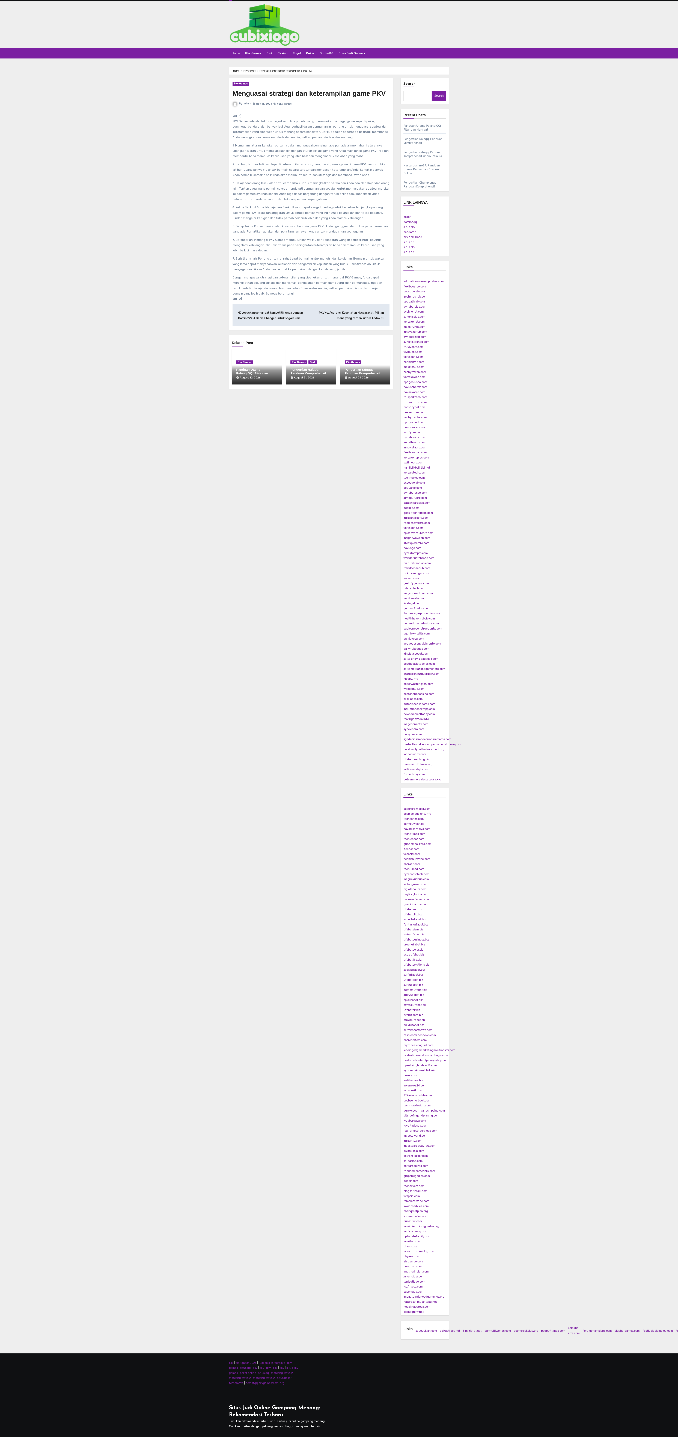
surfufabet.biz (413, 974)
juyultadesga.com (415, 1125)
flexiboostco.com (414, 286)
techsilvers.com (413, 1186)
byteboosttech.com (416, 874)
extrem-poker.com (415, 1155)
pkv (231, 1363)
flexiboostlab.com (415, 452)
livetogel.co (411, 603)
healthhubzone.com (416, 859)
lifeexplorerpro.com (416, 543)
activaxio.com (412, 487)
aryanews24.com (414, 1085)
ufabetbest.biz (413, 979)
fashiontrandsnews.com (419, 1035)
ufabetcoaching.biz (416, 759)
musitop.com (412, 1241)
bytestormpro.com (415, 553)
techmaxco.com (414, 477)
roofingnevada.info (416, 719)
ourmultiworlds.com (497, 1330)
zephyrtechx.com (415, 417)
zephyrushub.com (415, 296)
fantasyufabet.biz (415, 924)
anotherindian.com (416, 1271)
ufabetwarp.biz (413, 909)
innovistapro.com (414, 447)
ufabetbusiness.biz (416, 939)
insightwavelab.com (416, 538)
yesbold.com (411, 854)
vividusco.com (413, 352)
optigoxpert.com (414, 422)
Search (409, 84)
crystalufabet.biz (414, 1005)
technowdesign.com (417, 1105)
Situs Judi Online (351, 53)
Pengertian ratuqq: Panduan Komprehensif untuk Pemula (362, 373)
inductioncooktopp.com (419, 709)
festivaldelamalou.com (658, 1330)
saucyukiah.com (426, 1330)
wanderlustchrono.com (418, 558)
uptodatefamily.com (416, 1236)
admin (247, 103)
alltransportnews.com (417, 1030)
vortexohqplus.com (416, 457)
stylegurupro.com (415, 497)
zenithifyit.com (413, 362)
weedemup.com (413, 688)
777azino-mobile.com (417, 1095)
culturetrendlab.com (417, 563)
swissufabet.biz (413, 934)
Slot (269, 53)
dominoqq (410, 222)
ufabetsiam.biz (413, 929)
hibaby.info (410, 678)
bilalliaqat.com (413, 699)
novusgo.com (412, 548)
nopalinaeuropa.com (416, 1306)
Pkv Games (253, 53)
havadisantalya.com (416, 829)
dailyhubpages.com (416, 648)
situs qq (408, 242)
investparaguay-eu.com (419, 1145)
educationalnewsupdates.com (423, 281)
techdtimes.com (414, 834)
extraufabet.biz (413, 954)
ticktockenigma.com (416, 573)
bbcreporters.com (415, 1040)
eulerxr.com (411, 578)
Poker (310, 53)
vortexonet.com (414, 321)
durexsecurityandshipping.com (424, 1110)
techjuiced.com (413, 869)
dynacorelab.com (414, 337)
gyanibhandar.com (415, 904)
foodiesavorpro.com (416, 523)
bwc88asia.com (413, 1151)
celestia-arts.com (574, 1330)
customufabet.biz (415, 990)
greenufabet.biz (414, 944)
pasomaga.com (413, 1291)
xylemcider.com (413, 1276)
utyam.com (410, 1246)
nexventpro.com (414, 412)
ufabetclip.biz (412, 914)
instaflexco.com (414, 442)
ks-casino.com (413, 1161)
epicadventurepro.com (418, 533)
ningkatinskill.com (415, 1191)
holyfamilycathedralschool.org (423, 749)
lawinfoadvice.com (416, 1206)
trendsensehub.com (416, 568)
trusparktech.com (415, 397)
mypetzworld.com (415, 1135)
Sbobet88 (326, 53)
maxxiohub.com (413, 367)
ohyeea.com (411, 1256)
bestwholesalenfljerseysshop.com (425, 1060)
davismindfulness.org (417, 764)
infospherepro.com (416, 517)
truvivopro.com (413, 347)
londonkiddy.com (414, 754)
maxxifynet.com (414, 326)
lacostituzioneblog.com (419, 1251)
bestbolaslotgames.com (419, 663)
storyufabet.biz (413, 995)
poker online (248, 1372)
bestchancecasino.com (418, 694)
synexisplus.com (414, 316)
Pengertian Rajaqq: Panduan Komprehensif (308, 371)
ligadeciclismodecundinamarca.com (427, 739)
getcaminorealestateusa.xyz (422, 779)
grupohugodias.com (416, 1176)
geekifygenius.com (416, 583)
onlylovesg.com (413, 638)
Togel (297, 53)
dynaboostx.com (414, 437)
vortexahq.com (413, 356)
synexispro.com (413, 729)
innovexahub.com (415, 331)
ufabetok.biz (411, 1010)
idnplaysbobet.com (416, 653)
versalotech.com (414, 472)
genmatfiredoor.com (416, 608)
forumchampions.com (597, 1330)
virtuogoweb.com (415, 884)
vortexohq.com (413, 528)
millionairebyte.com (416, 769)
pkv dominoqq (412, 237)
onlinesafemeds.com (417, 899)
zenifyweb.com (413, 598)
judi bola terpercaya (272, 1363)
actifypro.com (412, 432)
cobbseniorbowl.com (416, 1100)
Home (236, 53)
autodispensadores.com (419, 704)
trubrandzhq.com (415, 402)
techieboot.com (413, 839)
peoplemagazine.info (417, 813)
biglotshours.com (414, 889)
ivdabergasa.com (414, 1120)
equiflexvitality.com (416, 633)
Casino (283, 53)
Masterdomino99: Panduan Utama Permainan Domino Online (421, 169)
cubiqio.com (411, 508)
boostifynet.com (414, 407)
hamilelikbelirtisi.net (416, 467)
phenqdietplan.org (415, 1211)
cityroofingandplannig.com (421, 1115)
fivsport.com (411, 1196)
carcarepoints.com (415, 1166)
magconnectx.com (415, 724)
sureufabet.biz (413, 984)
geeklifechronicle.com (418, 513)
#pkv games (284, 103)
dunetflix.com (412, 1221)
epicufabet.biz (413, 1000)
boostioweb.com (414, 291)
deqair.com (410, 1181)
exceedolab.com (414, 482)
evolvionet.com (413, 311)
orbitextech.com (414, 588)
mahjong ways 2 (282, 1372)
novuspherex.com (415, 387)
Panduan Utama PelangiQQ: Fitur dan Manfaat (252, 373)
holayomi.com (412, 734)
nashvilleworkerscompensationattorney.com (432, 744)
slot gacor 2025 (246, 1363)
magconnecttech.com (418, 593)
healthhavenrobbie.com (419, 618)
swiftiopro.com (413, 462)
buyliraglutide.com (415, 894)
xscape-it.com (413, 1090)
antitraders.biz (413, 1080)
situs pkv (409, 227)
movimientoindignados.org (421, 1226)
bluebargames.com (627, 1330)
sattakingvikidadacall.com (420, 658)
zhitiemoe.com (413, 1261)
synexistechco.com (416, 341)
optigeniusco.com (415, 382)
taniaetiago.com (414, 1281)
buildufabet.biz (413, 1025)
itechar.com (411, 849)
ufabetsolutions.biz (416, 964)
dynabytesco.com (415, 492)
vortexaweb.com (414, 377)
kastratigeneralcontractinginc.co (425, 1055)
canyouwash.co (413, 823)
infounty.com (412, 1140)
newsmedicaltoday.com (419, 714)
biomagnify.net (413, 1311)
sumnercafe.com (414, 1216)
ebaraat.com (411, 864)
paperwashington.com (418, 684)
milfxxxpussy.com (415, 1231)
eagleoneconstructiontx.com (422, 628)
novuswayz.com (414, 427)
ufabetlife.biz (412, 959)
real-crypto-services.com (420, 1130)
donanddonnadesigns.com (421, 623)
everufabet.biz (413, 1015)
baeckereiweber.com (416, 808)
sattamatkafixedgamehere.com (424, 669)
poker (407, 217)
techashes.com (413, 819)
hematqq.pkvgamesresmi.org (265, 1383)
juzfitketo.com (413, 1286)
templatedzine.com (416, 1201)
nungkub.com (412, 1266)
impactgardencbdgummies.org (423, 1296)
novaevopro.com (414, 392)
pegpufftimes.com (553, 1330)
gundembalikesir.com (417, 844)
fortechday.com (414, 774)
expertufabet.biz (414, 919)
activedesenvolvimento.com (422, 643)
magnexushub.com (416, 879)
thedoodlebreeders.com (419, 1171)
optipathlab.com (414, 301)
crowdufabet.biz (414, 1020)
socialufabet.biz (414, 969)
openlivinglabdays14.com (420, 1065)
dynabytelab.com (414, 306)
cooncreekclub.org (526, 1330)
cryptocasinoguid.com (418, 1045)
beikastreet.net (450, 1330)
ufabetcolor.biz (413, 949)
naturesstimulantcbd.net (420, 1301)
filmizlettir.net (472, 1330)
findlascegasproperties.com (421, 613)
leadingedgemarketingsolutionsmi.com (429, 1050)
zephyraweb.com (414, 372)
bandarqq (409, 232)
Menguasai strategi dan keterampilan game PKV (309, 93)
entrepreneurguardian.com (421, 673)
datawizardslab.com (416, 502)
